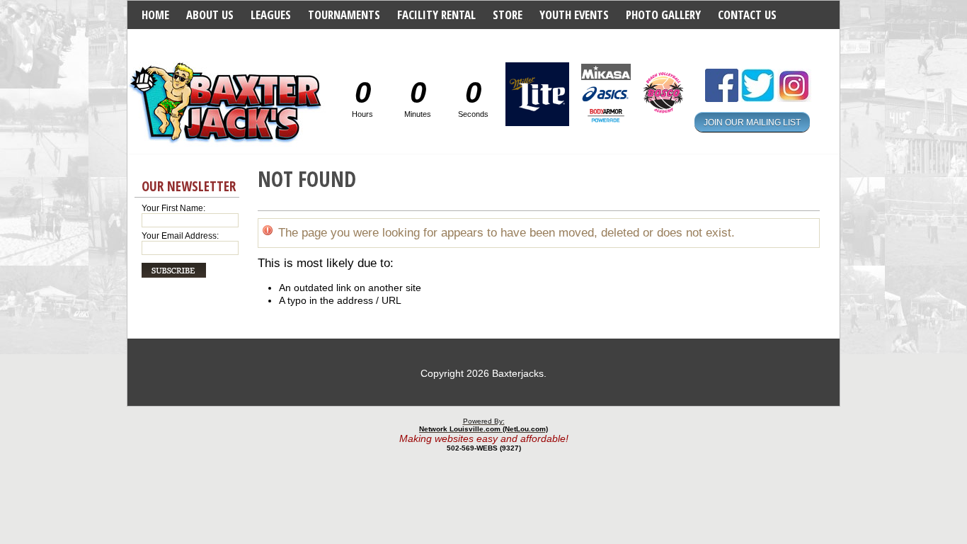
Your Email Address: (180, 236)
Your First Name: (173, 208)
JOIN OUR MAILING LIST (752, 122)
